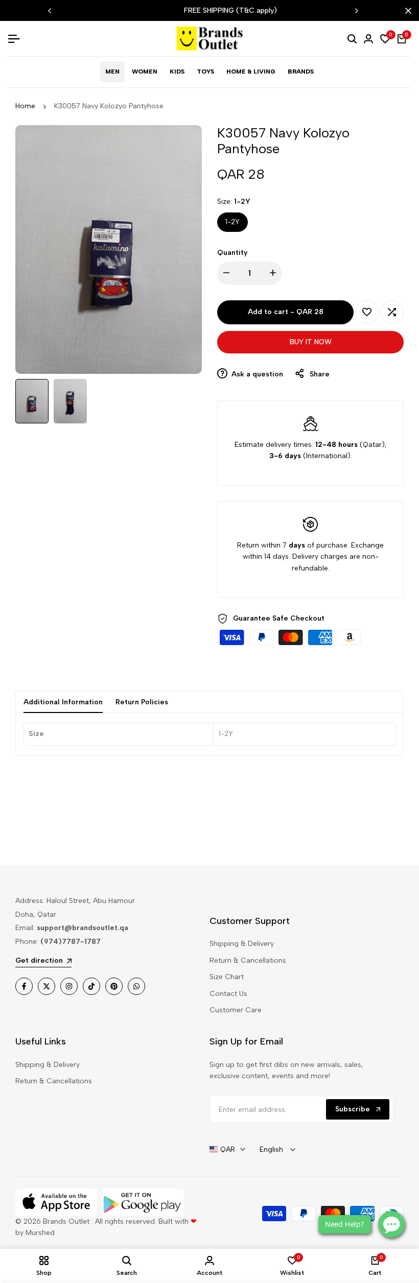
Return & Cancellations (248, 960)
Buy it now (311, 342)
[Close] (406, 11)
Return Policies (141, 702)
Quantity (232, 252)
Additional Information (63, 702)
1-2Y (232, 222)
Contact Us (228, 993)
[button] (367, 312)
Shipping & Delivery (242, 943)
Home (25, 106)
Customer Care (236, 1010)
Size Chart (227, 976)
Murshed (40, 1232)
